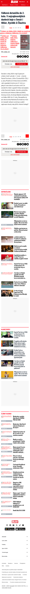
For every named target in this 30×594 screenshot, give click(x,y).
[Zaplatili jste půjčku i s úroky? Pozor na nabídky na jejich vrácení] (7, 257)
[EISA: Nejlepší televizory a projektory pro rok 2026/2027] (6, 504)
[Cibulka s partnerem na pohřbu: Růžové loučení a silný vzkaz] (7, 231)
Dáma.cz (4, 436)
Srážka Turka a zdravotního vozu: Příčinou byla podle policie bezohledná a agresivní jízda (19, 353)
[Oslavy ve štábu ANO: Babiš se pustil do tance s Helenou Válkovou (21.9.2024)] (5, 42)
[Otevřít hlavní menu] (1, 1)
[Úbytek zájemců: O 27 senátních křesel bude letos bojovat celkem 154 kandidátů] (7, 196)
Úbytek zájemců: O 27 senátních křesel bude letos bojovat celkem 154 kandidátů (21, 196)
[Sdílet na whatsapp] (25, 56)
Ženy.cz (4, 476)
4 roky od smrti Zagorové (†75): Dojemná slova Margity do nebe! (20, 293)
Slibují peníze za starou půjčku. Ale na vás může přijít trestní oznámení (20, 222)
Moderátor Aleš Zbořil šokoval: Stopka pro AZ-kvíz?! (19, 426)
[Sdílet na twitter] (20, 56)
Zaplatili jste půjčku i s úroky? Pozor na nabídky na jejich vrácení (21, 257)
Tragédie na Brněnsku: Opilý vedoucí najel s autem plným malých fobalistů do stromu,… (20, 343)
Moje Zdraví (5, 487)
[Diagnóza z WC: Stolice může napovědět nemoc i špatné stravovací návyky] (6, 485)
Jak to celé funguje (15, 66)
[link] (7, 525)
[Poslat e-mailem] (27, 56)
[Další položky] (27, 5)
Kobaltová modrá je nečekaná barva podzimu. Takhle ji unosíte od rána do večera (18, 475)
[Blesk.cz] (14, 1)
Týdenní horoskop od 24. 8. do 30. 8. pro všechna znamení (19, 433)
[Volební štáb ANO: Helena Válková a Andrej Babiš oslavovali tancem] (15, 41)
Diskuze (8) (4, 56)
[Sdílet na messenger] (23, 56)
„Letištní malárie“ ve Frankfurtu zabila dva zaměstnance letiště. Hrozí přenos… (20, 239)
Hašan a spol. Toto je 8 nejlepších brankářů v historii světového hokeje (19, 495)
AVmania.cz (5, 506)
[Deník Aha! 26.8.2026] (6, 512)
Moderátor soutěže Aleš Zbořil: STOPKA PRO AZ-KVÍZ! (18, 418)
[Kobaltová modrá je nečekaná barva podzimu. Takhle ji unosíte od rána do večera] (6, 474)
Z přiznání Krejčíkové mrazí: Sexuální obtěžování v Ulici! (19, 466)
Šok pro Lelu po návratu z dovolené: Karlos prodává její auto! (18, 458)
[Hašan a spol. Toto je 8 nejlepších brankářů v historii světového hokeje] (6, 495)
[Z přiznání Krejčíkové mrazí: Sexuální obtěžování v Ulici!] (6, 467)
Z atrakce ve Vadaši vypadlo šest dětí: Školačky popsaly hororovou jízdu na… (20, 275)
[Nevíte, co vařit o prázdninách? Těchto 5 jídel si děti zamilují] (6, 442)
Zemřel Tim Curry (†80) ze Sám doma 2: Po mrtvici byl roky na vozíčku (20, 266)
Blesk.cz (4, 428)
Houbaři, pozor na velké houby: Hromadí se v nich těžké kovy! (20, 205)
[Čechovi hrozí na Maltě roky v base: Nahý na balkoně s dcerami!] (7, 284)
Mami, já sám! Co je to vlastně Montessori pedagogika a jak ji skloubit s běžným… (19, 449)
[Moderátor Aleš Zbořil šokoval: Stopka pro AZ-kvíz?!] (6, 426)
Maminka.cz (5, 444)
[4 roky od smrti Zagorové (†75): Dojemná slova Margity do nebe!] (7, 293)
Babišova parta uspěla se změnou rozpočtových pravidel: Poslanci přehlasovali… (20, 248)
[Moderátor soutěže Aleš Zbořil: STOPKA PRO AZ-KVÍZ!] (6, 419)
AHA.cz (4, 421)
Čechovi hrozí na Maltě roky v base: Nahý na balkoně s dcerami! (20, 283)
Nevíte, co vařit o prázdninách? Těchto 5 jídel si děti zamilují (19, 441)
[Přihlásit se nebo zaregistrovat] (27, 1)
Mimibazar (5, 451)
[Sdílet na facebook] (18, 56)
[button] (10, 529)
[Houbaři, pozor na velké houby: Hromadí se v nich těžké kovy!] (7, 205)
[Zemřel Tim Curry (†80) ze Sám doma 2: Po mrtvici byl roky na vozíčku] (7, 266)
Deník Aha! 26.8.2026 (19, 510)
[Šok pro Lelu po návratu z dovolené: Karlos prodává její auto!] (6, 458)
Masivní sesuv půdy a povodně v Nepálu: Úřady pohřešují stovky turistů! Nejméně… (20, 214)
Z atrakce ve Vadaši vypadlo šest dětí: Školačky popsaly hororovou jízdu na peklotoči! (19, 364)
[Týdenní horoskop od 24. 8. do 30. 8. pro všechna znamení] (6, 434)
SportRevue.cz (6, 497)
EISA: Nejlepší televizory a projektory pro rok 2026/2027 (18, 504)
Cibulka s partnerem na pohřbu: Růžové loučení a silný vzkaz (20, 230)
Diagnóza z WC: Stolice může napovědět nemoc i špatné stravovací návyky (18, 485)
